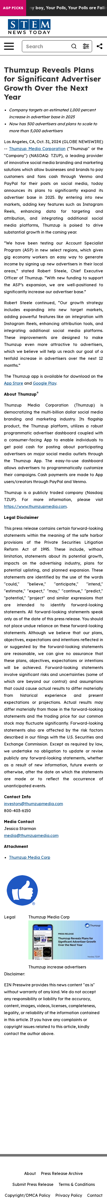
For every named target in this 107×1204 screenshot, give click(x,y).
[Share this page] (99, 46)
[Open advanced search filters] (86, 46)
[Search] (74, 46)
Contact (95, 1195)
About (30, 1173)
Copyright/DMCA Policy (27, 1195)
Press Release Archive (62, 1173)
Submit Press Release (33, 1184)
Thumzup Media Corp (29, 857)
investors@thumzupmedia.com (33, 803)
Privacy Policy (68, 1195)
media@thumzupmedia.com (31, 835)
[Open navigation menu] (9, 46)
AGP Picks (13, 8)
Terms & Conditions (76, 1184)
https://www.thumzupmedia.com (35, 506)
